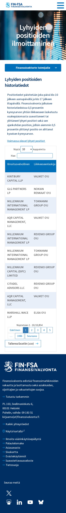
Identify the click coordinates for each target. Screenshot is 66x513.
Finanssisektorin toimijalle (33, 67)
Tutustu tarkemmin (17, 397)
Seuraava (32, 336)
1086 (19, 336)
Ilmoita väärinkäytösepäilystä (23, 439)
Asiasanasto (13, 447)
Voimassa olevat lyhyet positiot (26, 141)
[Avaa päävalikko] (60, 4)
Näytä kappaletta (29, 149)
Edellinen (15, 330)
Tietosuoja (12, 465)
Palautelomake (15, 443)
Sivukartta (12, 452)
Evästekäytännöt (16, 456)
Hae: (13, 155)
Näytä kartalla (14, 431)
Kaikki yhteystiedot (17, 424)
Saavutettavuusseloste (19, 460)
